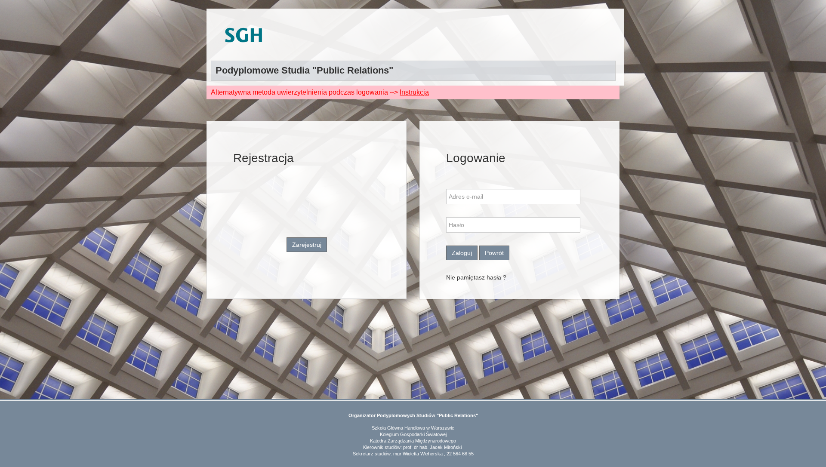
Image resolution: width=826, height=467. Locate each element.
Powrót (494, 252)
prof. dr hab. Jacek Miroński (432, 447)
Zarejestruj (306, 244)
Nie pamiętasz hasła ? (476, 277)
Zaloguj (462, 252)
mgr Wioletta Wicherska (418, 453)
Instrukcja (414, 92)
